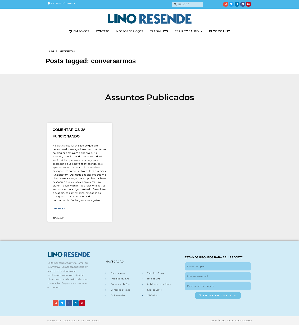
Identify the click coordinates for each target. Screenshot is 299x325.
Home (50, 51)
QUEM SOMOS (79, 31)
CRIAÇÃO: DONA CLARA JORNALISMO (231, 320)
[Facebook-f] (69, 303)
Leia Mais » (59, 208)
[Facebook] (242, 4)
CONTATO (102, 31)
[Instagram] (225, 4)
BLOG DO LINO (219, 31)
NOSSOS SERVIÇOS (129, 31)
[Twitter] (231, 4)
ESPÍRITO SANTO (187, 31)
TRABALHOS (159, 31)
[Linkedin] (237, 4)
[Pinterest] (248, 4)
